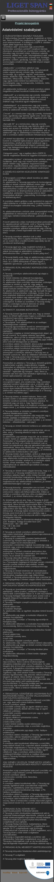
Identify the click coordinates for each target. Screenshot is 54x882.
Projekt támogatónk (27, 23)
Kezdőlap (7, 873)
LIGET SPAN (27, 5)
